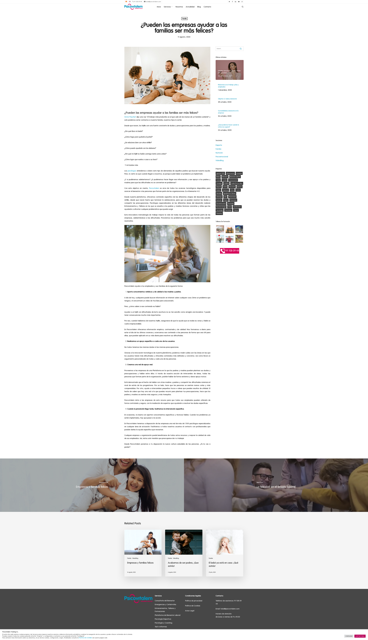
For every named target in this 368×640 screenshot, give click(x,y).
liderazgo (219, 197)
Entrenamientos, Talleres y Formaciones (165, 609)
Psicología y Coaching (163, 623)
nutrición (219, 200)
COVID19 (226, 183)
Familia (184, 18)
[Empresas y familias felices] (92, 485)
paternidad (233, 200)
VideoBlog (220, 160)
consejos (219, 183)
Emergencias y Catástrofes (165, 604)
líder (225, 197)
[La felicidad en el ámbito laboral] (276, 485)
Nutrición (219, 153)
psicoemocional (221, 203)
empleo (218, 190)
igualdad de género (230, 193)
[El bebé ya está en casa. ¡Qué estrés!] (224, 553)
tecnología (219, 210)
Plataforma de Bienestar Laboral (167, 615)
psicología (231, 203)
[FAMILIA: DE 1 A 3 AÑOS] (239, 238)
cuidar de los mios (236, 183)
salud (229, 207)
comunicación (233, 180)
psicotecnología (221, 207)
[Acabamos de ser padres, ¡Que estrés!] (183, 553)
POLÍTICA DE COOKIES (85, 638)
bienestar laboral (235, 176)
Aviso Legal (189, 611)
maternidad (232, 197)
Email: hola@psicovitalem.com (227, 609)
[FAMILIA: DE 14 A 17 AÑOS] (229, 229)
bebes (218, 176)
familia (238, 190)
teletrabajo (228, 210)
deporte (218, 186)
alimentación (230, 173)
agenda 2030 (220, 173)
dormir (225, 186)
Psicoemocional (222, 157)
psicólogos (132, 171)
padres (226, 200)
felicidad (218, 193)
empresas (225, 190)
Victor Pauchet (130, 117)
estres (232, 190)
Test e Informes (161, 627)
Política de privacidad (193, 601)
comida (224, 180)
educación (232, 186)
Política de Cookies (192, 606)
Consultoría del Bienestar (165, 601)
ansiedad (239, 173)
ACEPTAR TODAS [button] (360, 636)
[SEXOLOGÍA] (220, 229)
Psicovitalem (154, 188)
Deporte (219, 145)
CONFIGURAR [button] (348, 636)
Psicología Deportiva (163, 619)
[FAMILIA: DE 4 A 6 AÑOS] (229, 238)
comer (218, 180)
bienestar (225, 176)
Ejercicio (239, 186)
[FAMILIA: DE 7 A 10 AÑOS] (220, 238)
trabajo (236, 210)
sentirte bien (237, 207)
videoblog (219, 213)
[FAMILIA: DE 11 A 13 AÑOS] (239, 229)
